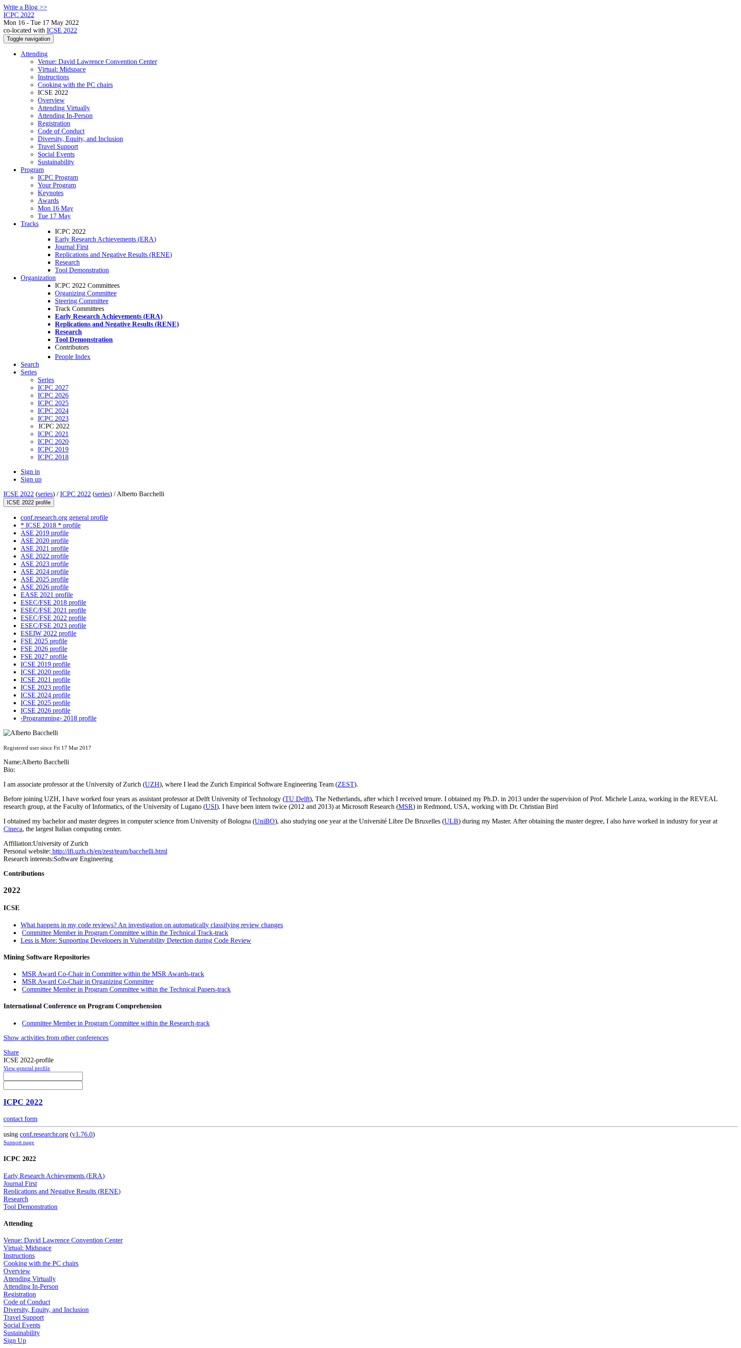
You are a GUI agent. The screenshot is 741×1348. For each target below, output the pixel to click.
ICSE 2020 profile (45, 672)
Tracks (30, 223)
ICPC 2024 (53, 410)
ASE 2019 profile (45, 533)
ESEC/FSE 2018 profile (53, 602)
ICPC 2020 (53, 441)
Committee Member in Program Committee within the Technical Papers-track (126, 989)
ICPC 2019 (53, 449)
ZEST (345, 784)
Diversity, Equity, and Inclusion (80, 138)
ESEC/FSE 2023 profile (53, 625)
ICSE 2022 (62, 30)
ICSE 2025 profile (45, 702)
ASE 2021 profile (45, 548)
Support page (18, 1142)
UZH (152, 784)
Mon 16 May (55, 208)
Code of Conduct (61, 131)
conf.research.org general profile (64, 517)
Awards (48, 200)
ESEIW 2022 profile (48, 633)
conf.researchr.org (44, 1134)
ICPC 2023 (53, 418)
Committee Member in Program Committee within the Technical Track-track (125, 932)
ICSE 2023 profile (45, 687)
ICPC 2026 (53, 395)
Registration (54, 123)
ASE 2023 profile (45, 563)
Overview (51, 100)
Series (46, 379)
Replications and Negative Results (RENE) (113, 254)
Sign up (31, 479)
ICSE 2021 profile (45, 679)
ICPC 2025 (53, 403)
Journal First (71, 246)
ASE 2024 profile (45, 571)
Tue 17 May (54, 216)
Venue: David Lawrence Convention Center (97, 61)
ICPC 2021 (53, 433)
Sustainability (56, 162)
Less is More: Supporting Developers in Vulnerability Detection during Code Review (136, 940)
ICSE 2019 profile (45, 664)
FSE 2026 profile (44, 648)
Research (67, 262)
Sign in (30, 471)
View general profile (26, 1068)
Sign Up (14, 1340)
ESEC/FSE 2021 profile (53, 610)
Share (11, 1052)
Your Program (57, 185)
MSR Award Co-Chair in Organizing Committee (88, 981)
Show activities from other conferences (55, 1037)
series (45, 494)
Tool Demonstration (82, 270)
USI (211, 806)
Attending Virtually (64, 108)
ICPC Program (58, 177)
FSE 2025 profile (44, 641)
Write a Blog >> (25, 7)
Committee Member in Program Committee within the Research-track (116, 1023)
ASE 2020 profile (45, 540)
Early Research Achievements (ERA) (105, 239)
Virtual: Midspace (62, 69)
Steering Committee (81, 301)
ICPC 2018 (53, 457)
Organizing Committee (86, 293)
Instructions (53, 77)
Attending (34, 53)
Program (32, 169)
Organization (38, 277)
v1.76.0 (82, 1134)
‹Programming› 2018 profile (58, 718)
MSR (405, 806)
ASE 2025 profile (45, 579)
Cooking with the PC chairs (75, 84)
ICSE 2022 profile (29, 502)
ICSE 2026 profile (45, 710)
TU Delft (297, 798)
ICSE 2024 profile (45, 695)
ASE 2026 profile (45, 587)
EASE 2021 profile (47, 594)
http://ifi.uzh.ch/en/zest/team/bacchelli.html (109, 851)
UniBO (265, 821)
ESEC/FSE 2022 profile (53, 617)
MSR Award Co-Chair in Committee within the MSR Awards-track (113, 973)
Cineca (12, 828)
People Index (72, 356)
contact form (20, 1118)
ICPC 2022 (75, 494)
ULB (451, 821)
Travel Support (58, 146)
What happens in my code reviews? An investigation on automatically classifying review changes (152, 925)
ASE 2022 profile (45, 556)
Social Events (56, 154)
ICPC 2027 (53, 387)
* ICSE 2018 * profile (51, 525)
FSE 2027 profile (44, 656)
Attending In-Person (65, 115)
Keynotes (50, 192)
